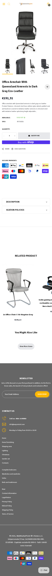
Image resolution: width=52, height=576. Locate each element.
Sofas (4, 478)
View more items (26, 346)
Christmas (5, 455)
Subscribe (42, 394)
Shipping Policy (7, 510)
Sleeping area (7, 446)
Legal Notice (6, 497)
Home (4, 438)
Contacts (5, 463)
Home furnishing (8, 442)
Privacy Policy (7, 502)
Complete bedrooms (9, 470)
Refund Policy (7, 506)
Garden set (6, 459)
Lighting (5, 450)
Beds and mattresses (9, 482)
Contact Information (9, 493)
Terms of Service (7, 514)
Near (3, 489)
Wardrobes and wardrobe (11, 474)
